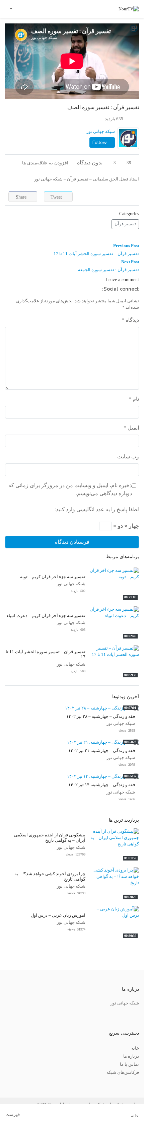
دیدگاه (130, 320)
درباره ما (131, 1056)
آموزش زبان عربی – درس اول (58, 915)
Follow (100, 142)
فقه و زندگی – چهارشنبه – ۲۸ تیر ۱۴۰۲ (100, 716)
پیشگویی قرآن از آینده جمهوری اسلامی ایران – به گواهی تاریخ (49, 837)
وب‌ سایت (128, 456)
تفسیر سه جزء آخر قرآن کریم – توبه (52, 577)
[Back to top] (19, 1083)
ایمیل (131, 428)
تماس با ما (129, 1064)
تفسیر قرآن (125, 224)
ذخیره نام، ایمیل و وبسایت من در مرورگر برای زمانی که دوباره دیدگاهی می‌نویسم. (70, 489)
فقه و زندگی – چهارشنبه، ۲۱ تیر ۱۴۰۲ (101, 750)
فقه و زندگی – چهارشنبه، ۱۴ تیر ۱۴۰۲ (101, 784)
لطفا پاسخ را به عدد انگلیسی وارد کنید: (97, 509)
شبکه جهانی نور (100, 131)
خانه (135, 1048)
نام (134, 399)
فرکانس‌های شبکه (122, 1072)
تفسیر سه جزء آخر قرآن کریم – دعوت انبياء (46, 615)
